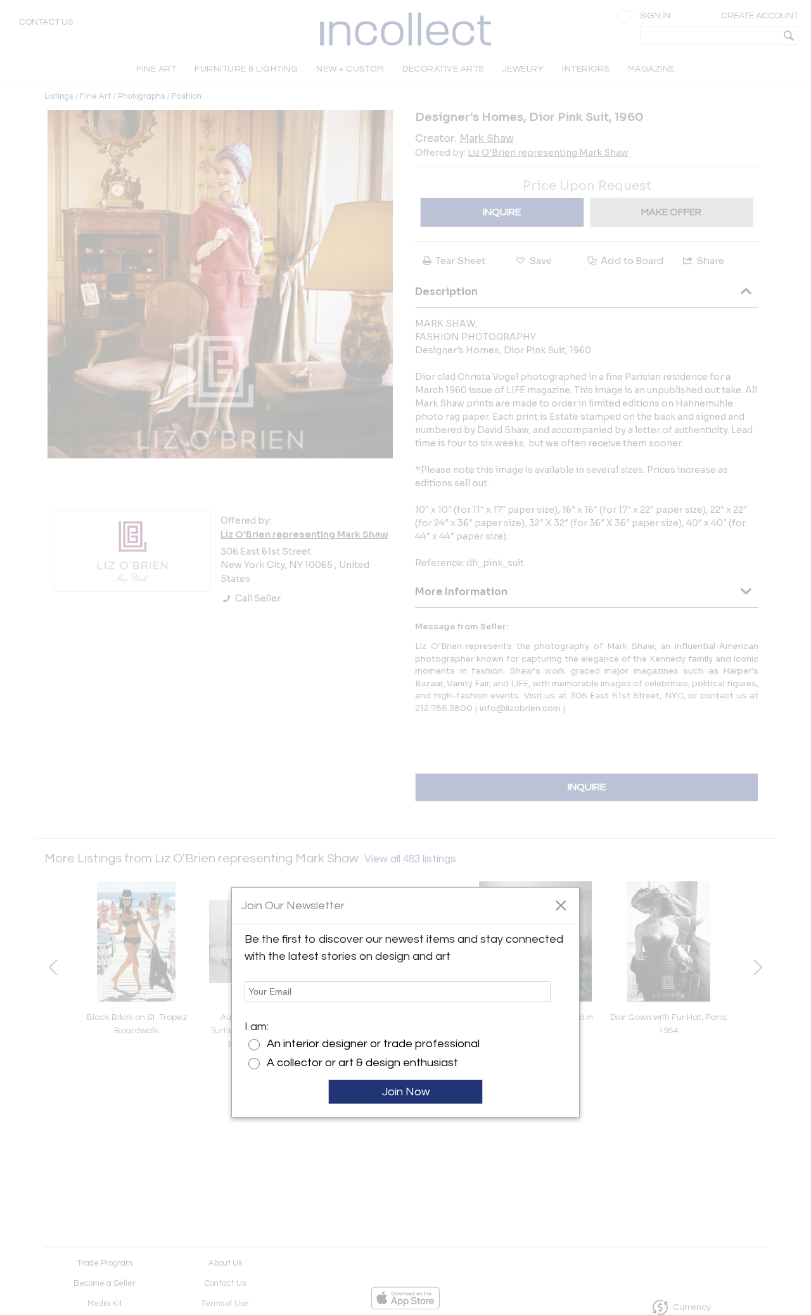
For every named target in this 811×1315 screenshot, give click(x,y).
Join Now (406, 1092)
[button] (560, 904)
